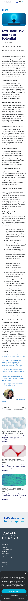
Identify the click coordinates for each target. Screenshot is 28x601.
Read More (5, 441)
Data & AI (4, 551)
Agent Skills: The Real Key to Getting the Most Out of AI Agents (13, 432)
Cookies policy (7, 598)
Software (4, 547)
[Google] (17, 538)
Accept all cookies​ (14, 591)
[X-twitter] (5, 538)
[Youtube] (8, 538)
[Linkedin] (2, 538)
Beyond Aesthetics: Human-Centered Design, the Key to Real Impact (13, 460)
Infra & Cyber (5, 553)
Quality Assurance (7, 549)
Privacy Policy (21, 598)
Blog (3, 569)
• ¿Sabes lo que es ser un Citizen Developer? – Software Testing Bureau (13, 356)
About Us (4, 565)
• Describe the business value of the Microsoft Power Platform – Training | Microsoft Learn (13, 378)
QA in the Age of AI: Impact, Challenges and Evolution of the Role (13, 489)
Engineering (5, 556)
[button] (26, 573)
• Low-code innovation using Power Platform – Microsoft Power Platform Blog (13, 371)
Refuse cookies (14, 595)
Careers (4, 567)
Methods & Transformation (9, 558)
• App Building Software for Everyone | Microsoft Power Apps (13, 384)
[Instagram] (11, 538)
